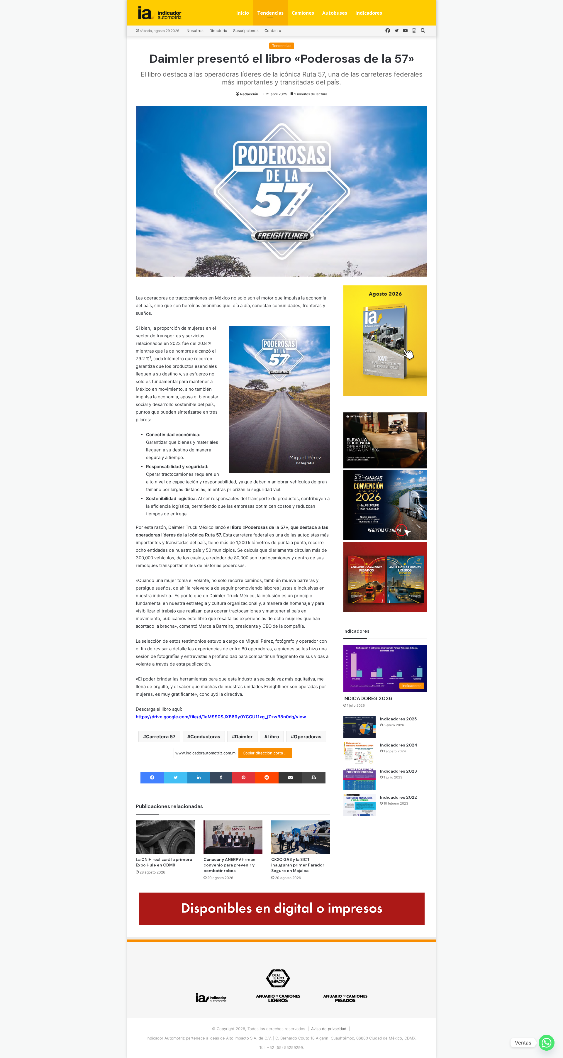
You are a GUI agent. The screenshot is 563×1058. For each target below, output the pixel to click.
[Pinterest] (243, 777)
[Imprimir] (313, 777)
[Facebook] (152, 777)
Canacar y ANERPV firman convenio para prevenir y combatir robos (229, 865)
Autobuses (334, 12)
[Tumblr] (221, 777)
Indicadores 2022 (398, 797)
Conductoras (205, 736)
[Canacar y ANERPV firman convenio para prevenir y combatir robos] (233, 837)
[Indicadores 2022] (359, 805)
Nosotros (195, 30)
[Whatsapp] (546, 1043)
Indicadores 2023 (398, 771)
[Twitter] (175, 777)
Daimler (244, 736)
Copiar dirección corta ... (265, 753)
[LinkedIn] (198, 777)
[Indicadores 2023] (359, 779)
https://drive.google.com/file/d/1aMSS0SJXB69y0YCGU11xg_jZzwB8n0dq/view (221, 717)
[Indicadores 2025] (359, 727)
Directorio (218, 30)
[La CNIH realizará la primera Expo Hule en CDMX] (165, 837)
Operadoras (307, 736)
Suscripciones (246, 30)
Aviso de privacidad (328, 1028)
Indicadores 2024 (398, 745)
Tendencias (270, 12)
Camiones (303, 12)
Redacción (249, 94)
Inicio (242, 12)
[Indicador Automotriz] (160, 12)
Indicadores (368, 12)
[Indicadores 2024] (359, 753)
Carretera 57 (161, 736)
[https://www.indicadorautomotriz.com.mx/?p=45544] (385, 394)
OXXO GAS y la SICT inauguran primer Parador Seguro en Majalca (297, 865)
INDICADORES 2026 (367, 698)
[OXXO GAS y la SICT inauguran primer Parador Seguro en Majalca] (300, 837)
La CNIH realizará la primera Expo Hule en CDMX (164, 862)
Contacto (272, 30)
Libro (273, 736)
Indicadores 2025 (398, 719)
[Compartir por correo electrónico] (290, 777)
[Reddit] (267, 777)
